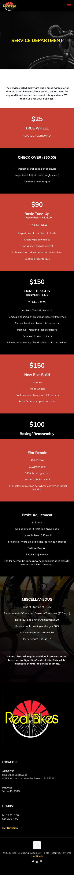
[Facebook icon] (33, 862)
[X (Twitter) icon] (37, 862)
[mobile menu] (69, 5)
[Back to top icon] (37, 845)
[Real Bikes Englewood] (9, 5)
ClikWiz (38, 856)
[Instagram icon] (41, 862)
